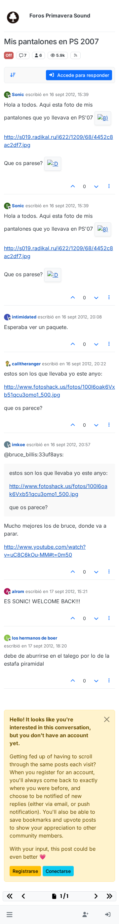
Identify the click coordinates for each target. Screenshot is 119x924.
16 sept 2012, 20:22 (86, 363)
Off (9, 55)
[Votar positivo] (73, 186)
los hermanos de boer (34, 638)
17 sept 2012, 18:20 (47, 645)
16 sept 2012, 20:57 (70, 444)
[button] (9, 914)
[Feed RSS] (75, 55)
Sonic (18, 94)
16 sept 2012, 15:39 (69, 94)
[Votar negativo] (96, 186)
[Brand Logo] (15, 16)
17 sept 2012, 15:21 (68, 591)
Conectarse (58, 871)
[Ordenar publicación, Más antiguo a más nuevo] (13, 75)
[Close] (107, 719)
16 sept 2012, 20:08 (82, 316)
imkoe (18, 444)
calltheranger (26, 363)
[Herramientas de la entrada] (109, 186)
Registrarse (25, 871)
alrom (18, 591)
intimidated (24, 316)
